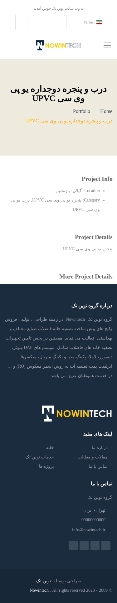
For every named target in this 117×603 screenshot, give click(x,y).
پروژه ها (46, 466)
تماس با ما (98, 466)
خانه (50, 447)
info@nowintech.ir (88, 530)
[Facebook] (47, 22)
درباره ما (100, 447)
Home (106, 111)
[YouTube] (21, 22)
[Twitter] (60, 22)
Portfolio (81, 111)
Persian (89, 22)
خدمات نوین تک (39, 457)
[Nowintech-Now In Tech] (58, 45)
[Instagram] (34, 22)
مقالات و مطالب (93, 457)
